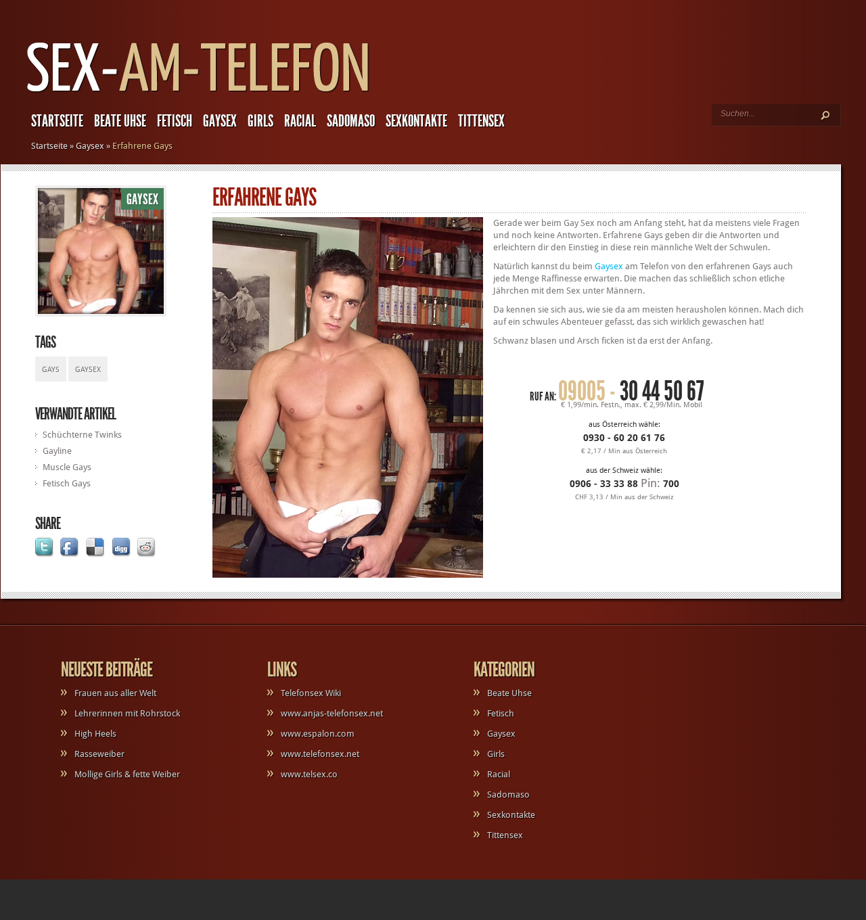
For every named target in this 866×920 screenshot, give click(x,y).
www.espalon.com (318, 734)
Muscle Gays (67, 467)
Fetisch (174, 121)
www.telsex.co (309, 774)
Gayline (57, 451)
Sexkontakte (416, 121)
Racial (300, 121)
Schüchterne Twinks (82, 435)
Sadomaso (351, 121)
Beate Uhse (120, 121)
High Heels (95, 734)
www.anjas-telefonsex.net (332, 713)
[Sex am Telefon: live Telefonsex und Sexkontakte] (198, 93)
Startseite (57, 121)
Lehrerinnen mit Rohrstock (127, 713)
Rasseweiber (99, 754)
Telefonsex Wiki (311, 693)
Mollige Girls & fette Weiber (127, 774)
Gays (51, 369)
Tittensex (481, 121)
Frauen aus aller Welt (115, 693)
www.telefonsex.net (320, 754)
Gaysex (220, 121)
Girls (260, 121)
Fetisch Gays (67, 483)
